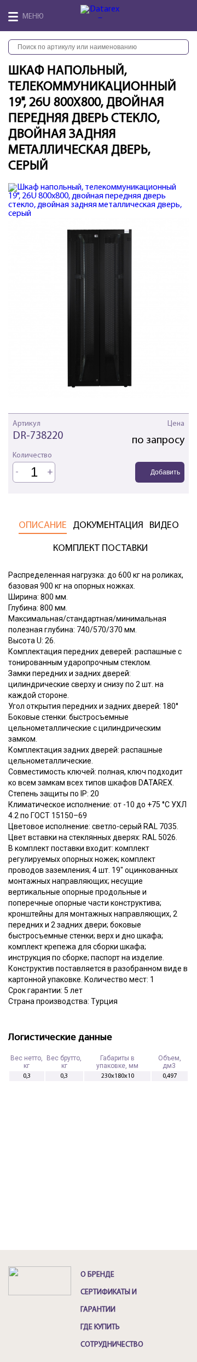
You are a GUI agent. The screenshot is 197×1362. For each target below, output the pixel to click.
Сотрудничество (111, 1345)
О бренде (97, 1275)
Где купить (100, 1327)
